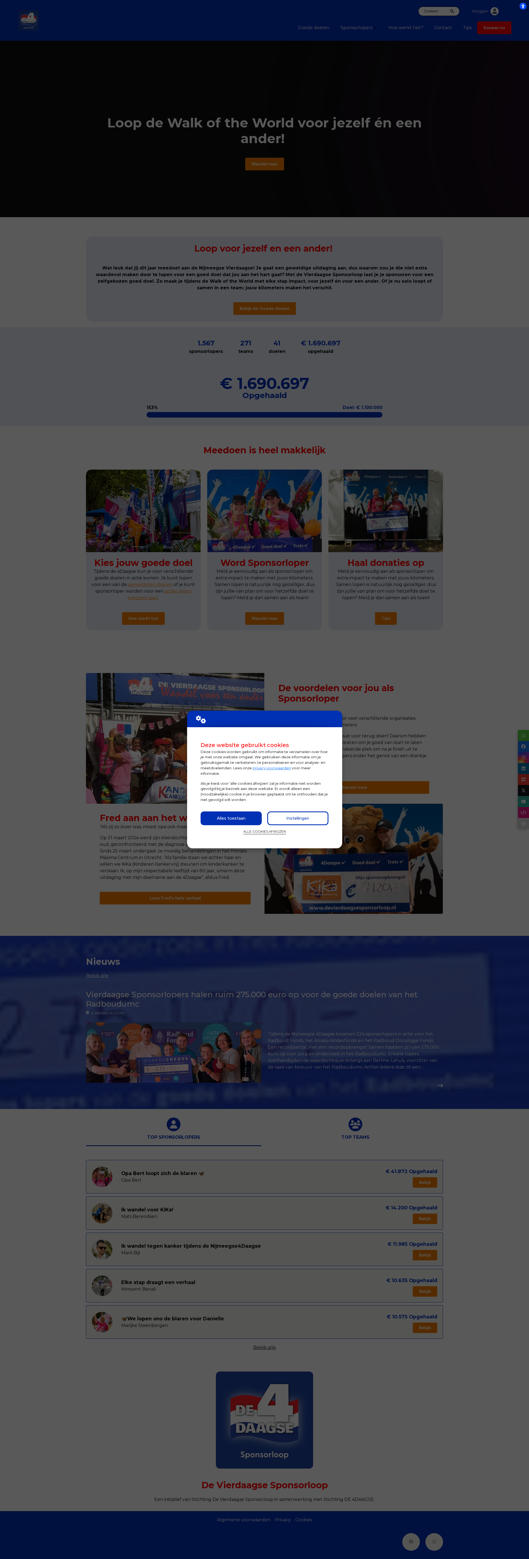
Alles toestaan (231, 818)
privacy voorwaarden (272, 768)
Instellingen (297, 818)
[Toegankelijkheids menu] (523, 6)
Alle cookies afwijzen (264, 831)
